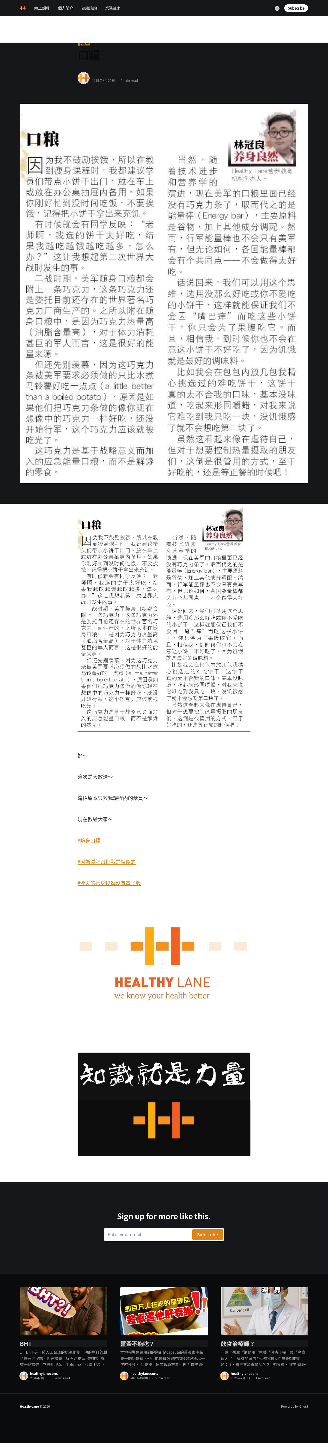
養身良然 (84, 45)
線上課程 (42, 8)
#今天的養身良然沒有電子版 (109, 883)
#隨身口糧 (89, 840)
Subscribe (296, 8)
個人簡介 (65, 8)
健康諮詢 (89, 8)
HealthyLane (29, 1406)
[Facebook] (277, 8)
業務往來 (113, 8)
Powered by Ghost (294, 1406)
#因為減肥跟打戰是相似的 (107, 861)
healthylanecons (106, 75)
